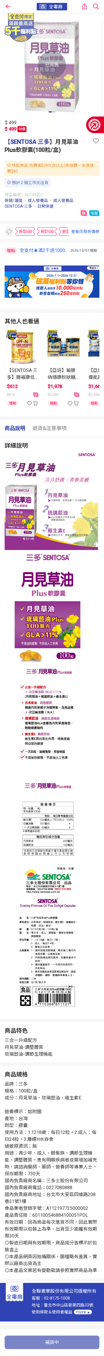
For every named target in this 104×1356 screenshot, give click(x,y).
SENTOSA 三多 (29, 141)
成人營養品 (38, 200)
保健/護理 (14, 200)
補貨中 (52, 1342)
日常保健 (45, 206)
